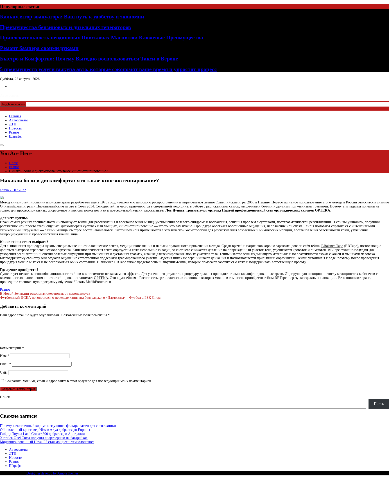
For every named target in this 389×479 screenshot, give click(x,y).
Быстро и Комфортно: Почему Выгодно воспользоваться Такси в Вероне (89, 59)
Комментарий (12, 348)
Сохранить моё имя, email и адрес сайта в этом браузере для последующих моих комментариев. (78, 381)
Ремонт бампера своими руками (39, 48)
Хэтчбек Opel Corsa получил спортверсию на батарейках (44, 438)
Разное (14, 132)
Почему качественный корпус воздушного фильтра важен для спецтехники (58, 426)
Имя (4, 356)
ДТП (12, 124)
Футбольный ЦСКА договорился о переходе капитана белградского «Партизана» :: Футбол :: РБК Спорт (81, 297)
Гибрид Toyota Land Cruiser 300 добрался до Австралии (42, 434)
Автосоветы (18, 120)
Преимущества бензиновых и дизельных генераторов (65, 27)
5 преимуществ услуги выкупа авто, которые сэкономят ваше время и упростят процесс (108, 69)
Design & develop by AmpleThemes (52, 473)
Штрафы (15, 136)
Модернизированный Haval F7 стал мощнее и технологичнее (47, 442)
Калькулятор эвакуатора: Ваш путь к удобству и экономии (72, 17)
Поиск (5, 397)
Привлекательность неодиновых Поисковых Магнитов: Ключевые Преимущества (101, 37)
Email (5, 364)
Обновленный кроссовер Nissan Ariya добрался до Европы (45, 430)
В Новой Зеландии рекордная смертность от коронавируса (45, 293)
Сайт (4, 372)
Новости (15, 128)
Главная (15, 116)
